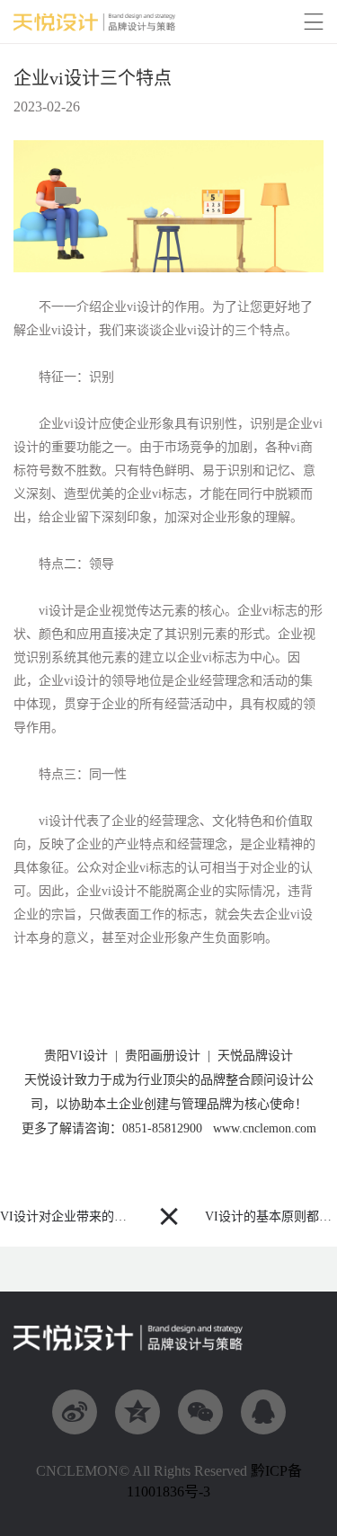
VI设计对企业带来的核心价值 (82, 1216)
